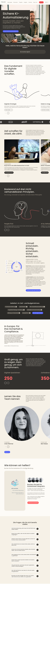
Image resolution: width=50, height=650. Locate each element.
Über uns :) (7, 453)
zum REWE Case (45, 173)
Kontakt (41, 2)
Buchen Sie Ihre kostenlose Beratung (11, 31)
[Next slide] (8, 114)
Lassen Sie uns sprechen (33, 503)
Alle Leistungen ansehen (37, 314)
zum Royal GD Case (9, 173)
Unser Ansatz (7, 111)
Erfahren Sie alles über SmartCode (33, 291)
